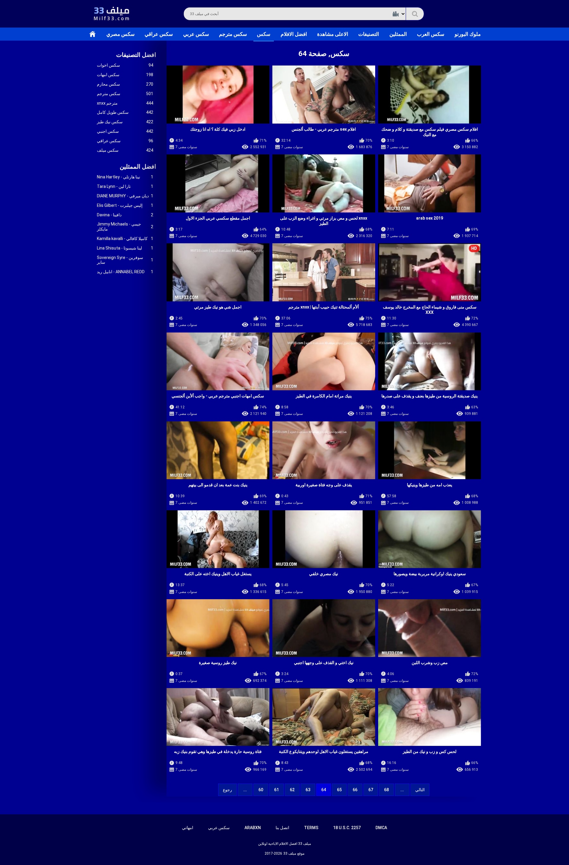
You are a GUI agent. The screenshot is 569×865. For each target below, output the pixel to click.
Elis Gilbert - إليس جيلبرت (125, 205)
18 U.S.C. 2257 (347, 827)
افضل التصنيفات (136, 54)
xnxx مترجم (125, 103)
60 (260, 789)
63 (308, 789)
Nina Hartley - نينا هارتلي (125, 177)
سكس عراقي (159, 34)
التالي (420, 789)
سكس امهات (125, 74)
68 (386, 789)
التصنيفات (368, 34)
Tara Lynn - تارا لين (125, 186)
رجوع (227, 789)
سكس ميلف (125, 150)
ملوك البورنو (468, 34)
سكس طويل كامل (125, 112)
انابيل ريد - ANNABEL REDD (125, 271)
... (245, 789)
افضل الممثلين (138, 166)
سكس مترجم (233, 34)
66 (355, 789)
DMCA (381, 827)
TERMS (311, 827)
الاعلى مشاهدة (332, 34)
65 (339, 789)
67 (370, 789)
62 (292, 789)
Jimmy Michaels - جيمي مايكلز (125, 226)
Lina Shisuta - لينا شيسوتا (125, 248)
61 (276, 789)
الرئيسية (92, 34)
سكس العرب (430, 34)
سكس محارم (125, 84)
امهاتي (187, 827)
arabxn (252, 827)
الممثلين (398, 34)
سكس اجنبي (125, 131)
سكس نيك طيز (125, 121)
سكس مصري (120, 34)
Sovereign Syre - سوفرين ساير (125, 260)
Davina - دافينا (125, 214)
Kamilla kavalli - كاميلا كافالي (125, 238)
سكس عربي (196, 34)
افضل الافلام (294, 34)
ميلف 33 (289, 853)
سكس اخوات (125, 65)
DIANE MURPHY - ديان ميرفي (125, 196)
